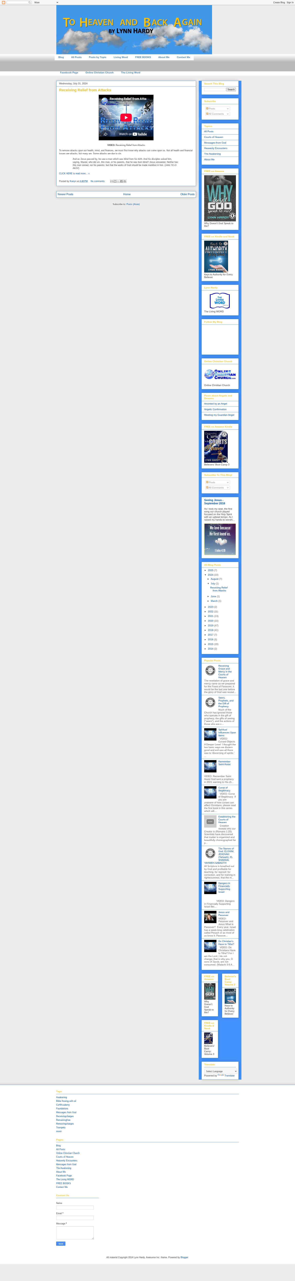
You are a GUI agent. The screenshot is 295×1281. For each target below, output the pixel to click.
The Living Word (130, 72)
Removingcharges (65, 1123)
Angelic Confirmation (215, 409)
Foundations (62, 1108)
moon (59, 1131)
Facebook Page (69, 72)
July (213, 583)
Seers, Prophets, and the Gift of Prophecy (226, 702)
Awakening (61, 1097)
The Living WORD (65, 1179)
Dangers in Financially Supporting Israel (224, 887)
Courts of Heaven (213, 137)
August (215, 579)
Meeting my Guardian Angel (219, 415)
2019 (211, 625)
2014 (211, 648)
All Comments (216, 113)
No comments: (98, 181)
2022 (211, 611)
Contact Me (183, 57)
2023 (211, 607)
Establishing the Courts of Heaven (226, 819)
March (214, 601)
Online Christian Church (100, 72)
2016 (211, 639)
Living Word (121, 57)
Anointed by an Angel (215, 403)
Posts (211, 108)
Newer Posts (65, 194)
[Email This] (112, 181)
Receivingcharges (65, 1116)
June (214, 596)
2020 (211, 620)
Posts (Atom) (133, 204)
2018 (211, 630)
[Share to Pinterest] (125, 181)
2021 (211, 616)
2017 (211, 634)
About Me (164, 57)
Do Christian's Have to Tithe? (226, 942)
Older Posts (187, 194)
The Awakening (212, 153)
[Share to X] (118, 181)
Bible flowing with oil (66, 1101)
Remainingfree (63, 1120)
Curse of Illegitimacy (224, 789)
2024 (211, 574)
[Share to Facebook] (121, 181)
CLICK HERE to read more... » (74, 173)
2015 (211, 644)
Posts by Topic (97, 57)
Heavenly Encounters (215, 148)
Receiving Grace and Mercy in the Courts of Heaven (225, 671)
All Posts (76, 57)
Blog (61, 57)
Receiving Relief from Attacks (85, 90)
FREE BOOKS (143, 57)
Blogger (184, 1257)
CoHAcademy (63, 1105)
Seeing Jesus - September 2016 (214, 502)
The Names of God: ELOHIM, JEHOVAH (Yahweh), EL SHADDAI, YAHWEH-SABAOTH (219, 855)
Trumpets (61, 1127)
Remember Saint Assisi (224, 763)
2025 (211, 570)
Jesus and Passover (223, 913)
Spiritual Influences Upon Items (227, 732)
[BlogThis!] (115, 181)
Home (127, 194)
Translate (229, 1075)
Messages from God (215, 142)
